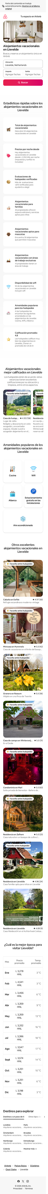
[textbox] (13, 74)
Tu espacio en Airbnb (31, 16)
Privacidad (17, 1188)
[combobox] (23, 65)
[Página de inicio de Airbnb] (5, 16)
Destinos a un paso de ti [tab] (13, 1117)
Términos (29, 1188)
